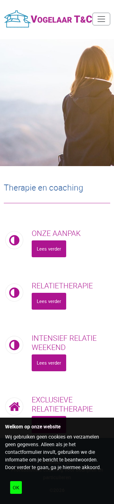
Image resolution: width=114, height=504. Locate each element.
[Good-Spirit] (48, 19)
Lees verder (49, 248)
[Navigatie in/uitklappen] (101, 19)
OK (16, 487)
